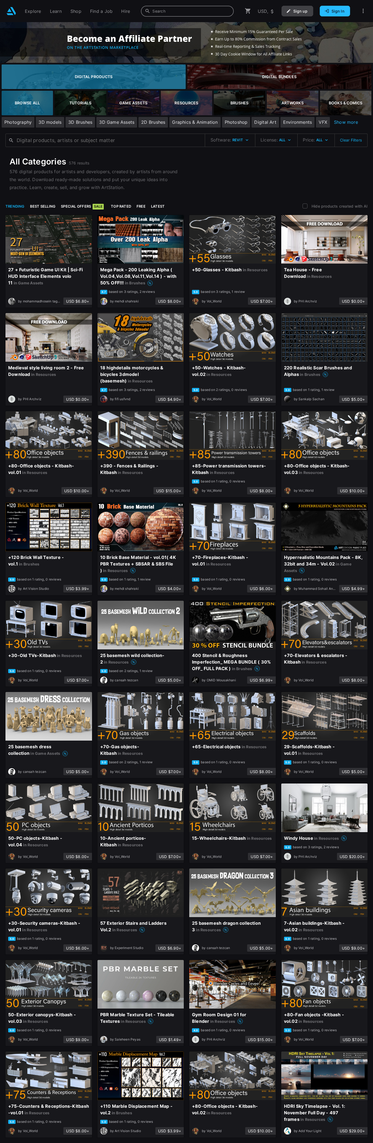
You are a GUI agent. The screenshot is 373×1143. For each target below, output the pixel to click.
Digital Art (265, 122)
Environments (297, 122)
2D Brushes (153, 122)
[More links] (363, 11)
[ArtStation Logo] (11, 11)
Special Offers (81, 206)
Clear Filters (351, 140)
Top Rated (121, 206)
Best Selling (43, 206)
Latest (158, 206)
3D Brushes (80, 122)
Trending (15, 206)
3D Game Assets (116, 122)
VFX (323, 122)
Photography (18, 122)
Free (141, 206)
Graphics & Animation (195, 122)
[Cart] (248, 11)
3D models (50, 122)
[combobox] (187, 11)
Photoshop (236, 122)
